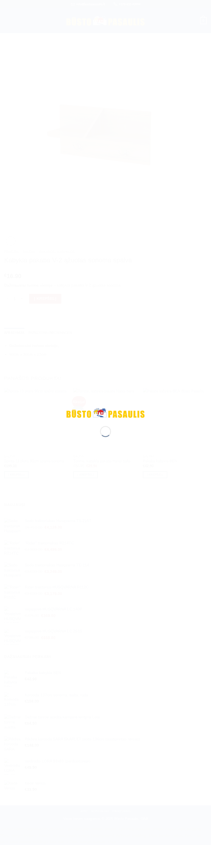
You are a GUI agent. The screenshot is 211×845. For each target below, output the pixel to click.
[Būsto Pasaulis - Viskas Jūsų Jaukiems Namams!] (105, 412)
